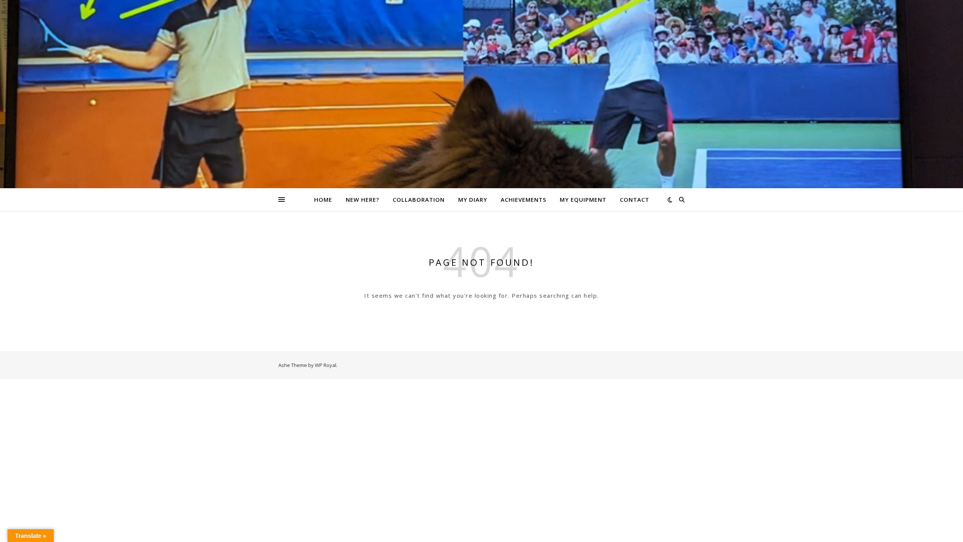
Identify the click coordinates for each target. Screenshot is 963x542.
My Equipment (583, 199)
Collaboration (419, 199)
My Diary (472, 199)
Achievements (523, 199)
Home (323, 199)
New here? (362, 199)
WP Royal (325, 365)
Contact (634, 199)
